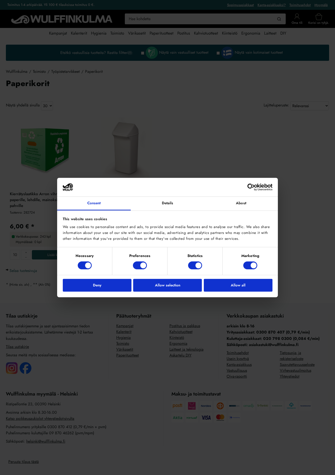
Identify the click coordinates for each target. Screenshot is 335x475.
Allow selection (167, 285)
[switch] (140, 265)
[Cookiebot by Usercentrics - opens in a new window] (251, 187)
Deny (97, 285)
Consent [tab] (94, 203)
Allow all (238, 285)
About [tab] (241, 203)
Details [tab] (167, 203)
